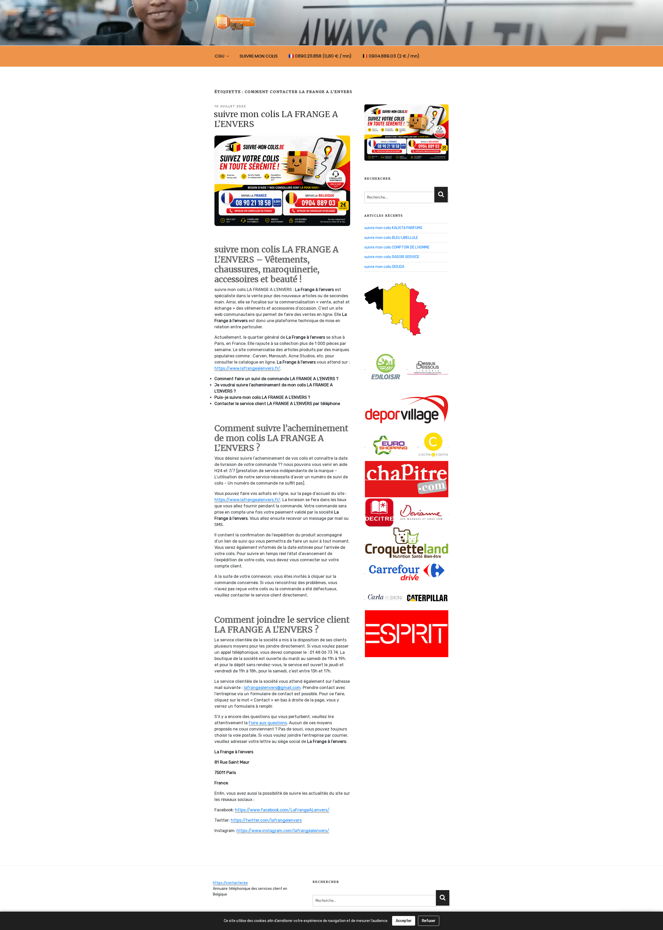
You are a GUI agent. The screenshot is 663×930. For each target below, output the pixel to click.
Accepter (404, 921)
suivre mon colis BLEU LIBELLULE (391, 238)
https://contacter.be (230, 883)
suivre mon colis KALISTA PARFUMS (393, 228)
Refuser (428, 921)
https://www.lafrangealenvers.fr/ (247, 368)
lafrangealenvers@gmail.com (272, 687)
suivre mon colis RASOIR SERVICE (391, 257)
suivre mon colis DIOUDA (384, 267)
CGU (219, 56)
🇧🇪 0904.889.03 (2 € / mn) (390, 56)
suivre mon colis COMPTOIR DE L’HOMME (396, 247)
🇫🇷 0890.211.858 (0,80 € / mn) (320, 56)
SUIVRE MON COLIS (259, 56)
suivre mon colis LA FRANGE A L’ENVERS (276, 119)
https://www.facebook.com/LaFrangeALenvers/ (282, 809)
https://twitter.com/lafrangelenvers (266, 820)
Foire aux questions (268, 722)
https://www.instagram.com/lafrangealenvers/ (282, 830)
